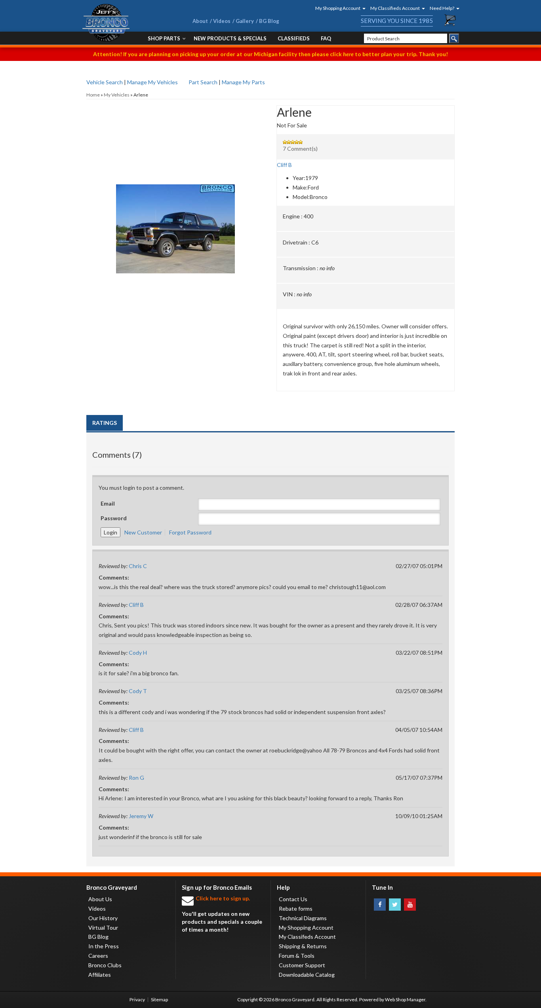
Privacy (137, 999)
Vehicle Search (104, 82)
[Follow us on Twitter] (395, 904)
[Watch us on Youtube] (410, 904)
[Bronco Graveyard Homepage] (127, 23)
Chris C (138, 566)
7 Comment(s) (300, 148)
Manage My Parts (243, 82)
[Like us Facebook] (380, 904)
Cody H (138, 652)
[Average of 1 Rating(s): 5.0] (365, 142)
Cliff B (284, 164)
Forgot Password (190, 532)
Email (108, 503)
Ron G (136, 777)
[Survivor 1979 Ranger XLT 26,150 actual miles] (175, 149)
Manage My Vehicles (152, 82)
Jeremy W (141, 816)
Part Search (203, 82)
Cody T (138, 691)
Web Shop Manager (405, 999)
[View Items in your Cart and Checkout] (450, 20)
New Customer (143, 532)
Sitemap (159, 999)
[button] (338, 8)
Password (114, 518)
